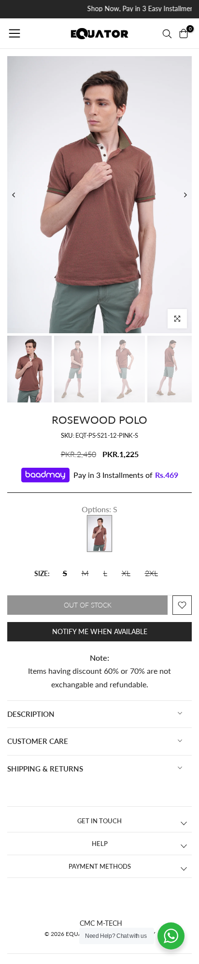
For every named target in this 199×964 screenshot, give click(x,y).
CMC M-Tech (101, 923)
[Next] (185, 195)
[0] (183, 33)
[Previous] (14, 195)
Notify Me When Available (99, 631)
